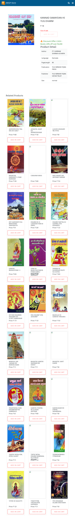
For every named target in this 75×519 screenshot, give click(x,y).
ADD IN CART (16, 140)
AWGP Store (10, 3)
